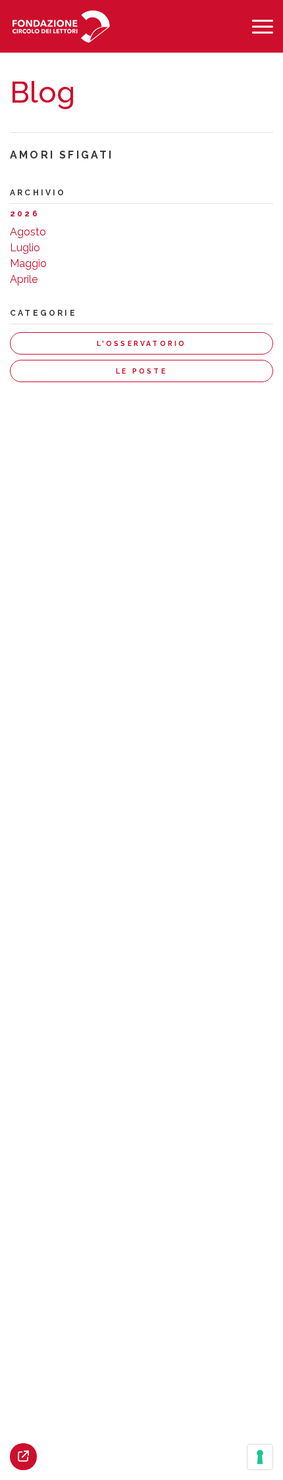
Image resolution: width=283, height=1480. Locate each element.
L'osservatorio (142, 343)
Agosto (28, 232)
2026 (24, 213)
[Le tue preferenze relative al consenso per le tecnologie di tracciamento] (259, 1456)
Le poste (141, 371)
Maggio (28, 263)
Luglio (25, 247)
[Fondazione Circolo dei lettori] (61, 26)
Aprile (24, 279)
